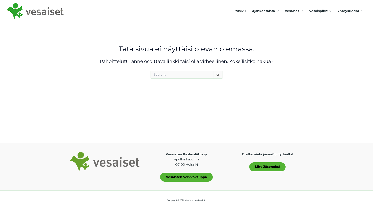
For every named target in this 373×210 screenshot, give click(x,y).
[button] (277, 11)
